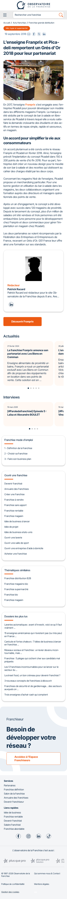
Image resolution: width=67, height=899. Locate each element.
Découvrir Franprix (22, 321)
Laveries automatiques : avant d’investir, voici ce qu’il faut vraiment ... (33, 626)
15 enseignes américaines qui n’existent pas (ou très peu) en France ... (33, 635)
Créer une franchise (14, 494)
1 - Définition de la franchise (18, 448)
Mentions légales (41, 884)
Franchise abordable (14, 828)
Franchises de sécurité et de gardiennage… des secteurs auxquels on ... (33, 688)
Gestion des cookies (10, 892)
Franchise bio (11, 594)
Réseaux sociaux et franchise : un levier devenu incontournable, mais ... (31, 652)
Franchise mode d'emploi (18, 440)
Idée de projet (11, 526)
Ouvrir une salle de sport (16, 542)
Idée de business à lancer (17, 521)
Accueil (6, 23)
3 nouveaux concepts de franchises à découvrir (28, 680)
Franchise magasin (13, 516)
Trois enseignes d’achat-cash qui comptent (26, 694)
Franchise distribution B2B (17, 578)
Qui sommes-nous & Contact (47, 873)
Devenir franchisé (13, 483)
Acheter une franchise (15, 553)
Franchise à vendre (14, 499)
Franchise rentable (13, 510)
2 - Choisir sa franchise (15, 453)
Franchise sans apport (15, 505)
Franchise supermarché (16, 589)
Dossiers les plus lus (15, 616)
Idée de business (12, 812)
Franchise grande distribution (41, 23)
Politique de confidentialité (12, 884)
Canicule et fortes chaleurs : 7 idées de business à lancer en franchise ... (32, 643)
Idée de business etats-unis (18, 532)
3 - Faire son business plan (17, 458)
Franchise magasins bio (16, 583)
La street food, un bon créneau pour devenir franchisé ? (32, 675)
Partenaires (9, 785)
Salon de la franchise (14, 793)
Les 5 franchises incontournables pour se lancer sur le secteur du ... (31, 668)
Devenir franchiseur (14, 801)
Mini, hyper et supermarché (16, 28)
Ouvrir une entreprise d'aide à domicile (23, 548)
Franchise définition (14, 789)
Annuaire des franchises (16, 489)
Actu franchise (19, 23)
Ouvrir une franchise (15, 475)
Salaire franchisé (12, 824)
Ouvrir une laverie (13, 537)
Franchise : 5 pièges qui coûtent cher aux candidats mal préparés (32, 660)
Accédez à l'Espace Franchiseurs (26, 758)
